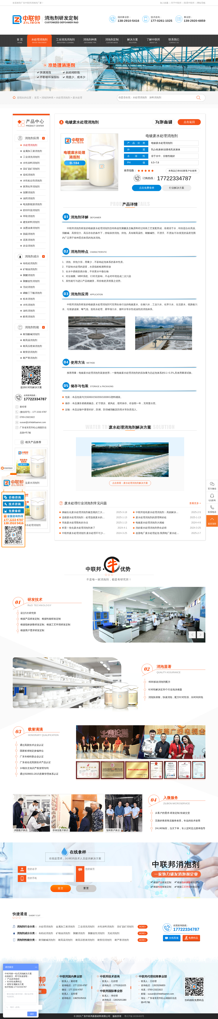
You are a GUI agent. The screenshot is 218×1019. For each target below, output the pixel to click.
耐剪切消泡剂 (30, 352)
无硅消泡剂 (29, 287)
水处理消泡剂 (63, 97)
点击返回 (189, 122)
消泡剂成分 (32, 256)
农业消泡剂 (29, 245)
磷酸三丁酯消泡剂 (32, 293)
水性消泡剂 (29, 305)
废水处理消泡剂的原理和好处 (151, 517)
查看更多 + (195, 503)
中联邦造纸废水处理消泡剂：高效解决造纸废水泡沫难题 (158, 512)
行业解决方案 (176, 187)
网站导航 (201, 3)
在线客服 (174, 938)
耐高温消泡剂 (30, 340)
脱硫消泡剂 (29, 234)
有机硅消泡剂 (30, 263)
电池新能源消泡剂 (32, 204)
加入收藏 (164, 3)
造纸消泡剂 (29, 174)
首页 (36, 97)
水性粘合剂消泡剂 (32, 180)
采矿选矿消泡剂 (31, 169)
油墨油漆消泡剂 (31, 228)
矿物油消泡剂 (30, 269)
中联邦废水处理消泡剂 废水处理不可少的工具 (84, 533)
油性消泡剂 (29, 310)
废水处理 (77, 97)
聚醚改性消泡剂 (31, 281)
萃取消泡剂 (29, 216)
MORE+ (142, 927)
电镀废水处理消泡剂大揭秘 (150, 522)
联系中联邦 (189, 3)
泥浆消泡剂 (29, 240)
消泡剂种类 (47, 97)
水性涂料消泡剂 (31, 163)
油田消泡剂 (29, 198)
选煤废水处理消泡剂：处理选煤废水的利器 (84, 517)
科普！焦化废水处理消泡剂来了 (78, 528)
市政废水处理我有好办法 (75, 522)
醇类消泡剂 (29, 316)
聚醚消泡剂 (29, 275)
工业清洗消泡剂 (31, 157)
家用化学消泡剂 (31, 186)
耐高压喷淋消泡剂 (32, 346)
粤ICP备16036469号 (134, 1016)
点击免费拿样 (146, 187)
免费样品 (193, 938)
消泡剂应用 (32, 138)
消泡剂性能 (32, 327)
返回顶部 (212, 524)
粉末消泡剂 (29, 299)
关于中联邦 (176, 3)
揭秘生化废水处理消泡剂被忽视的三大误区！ (84, 512)
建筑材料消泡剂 (31, 222)
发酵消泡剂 (29, 192)
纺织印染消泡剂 (31, 210)
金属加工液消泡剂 (32, 151)
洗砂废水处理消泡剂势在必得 (151, 528)
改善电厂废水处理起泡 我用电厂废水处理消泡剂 (158, 533)
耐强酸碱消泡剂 (31, 334)
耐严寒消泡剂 (30, 358)
